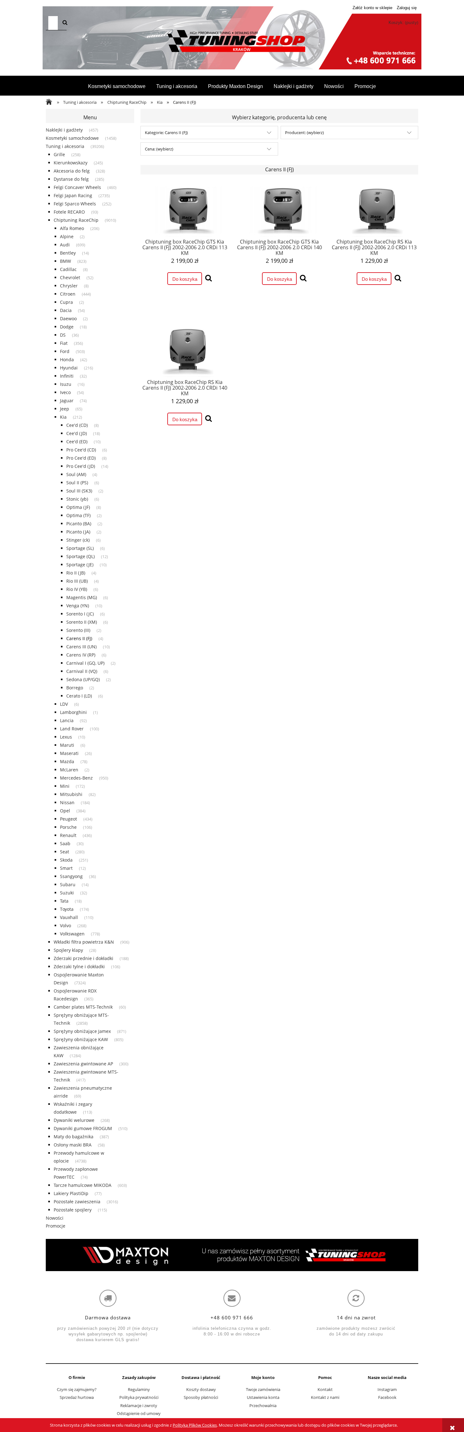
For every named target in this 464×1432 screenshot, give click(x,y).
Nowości (54, 1218)
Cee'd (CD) (77, 425)
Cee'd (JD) (76, 433)
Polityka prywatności (138, 1397)
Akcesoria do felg (72, 171)
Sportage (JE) (79, 565)
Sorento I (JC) (80, 614)
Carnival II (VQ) (81, 671)
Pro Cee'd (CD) (81, 450)
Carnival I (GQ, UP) (85, 663)
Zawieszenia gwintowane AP (83, 1064)
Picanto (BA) (78, 524)
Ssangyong (71, 876)
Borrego (74, 688)
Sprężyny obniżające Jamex (82, 1031)
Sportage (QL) (80, 556)
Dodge (67, 327)
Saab (65, 843)
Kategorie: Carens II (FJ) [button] (166, 132)
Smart (66, 868)
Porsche (68, 827)
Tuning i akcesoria (65, 146)
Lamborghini (73, 712)
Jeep (64, 409)
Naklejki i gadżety (64, 130)
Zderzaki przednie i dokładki (83, 958)
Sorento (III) (78, 630)
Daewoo (68, 318)
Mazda (67, 761)
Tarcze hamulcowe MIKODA (82, 1185)
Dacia (66, 310)
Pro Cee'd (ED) (81, 458)
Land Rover (72, 729)
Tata (64, 901)
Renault (68, 835)
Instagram (387, 1389)
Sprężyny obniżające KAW (81, 1039)
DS (63, 335)
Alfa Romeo (72, 228)
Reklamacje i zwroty (138, 1405)
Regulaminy (139, 1389)
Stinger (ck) (78, 540)
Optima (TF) (78, 515)
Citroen (67, 294)
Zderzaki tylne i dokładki (79, 966)
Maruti (67, 745)
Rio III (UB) (77, 581)
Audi (65, 245)
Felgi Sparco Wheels (75, 204)
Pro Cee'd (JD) (80, 466)
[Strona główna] (232, 41)
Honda (67, 359)
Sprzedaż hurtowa (77, 1397)
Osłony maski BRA (73, 1145)
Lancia (67, 720)
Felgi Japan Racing (73, 195)
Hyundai (69, 368)
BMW (65, 261)
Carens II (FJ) (79, 638)
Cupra (66, 302)
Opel (65, 811)
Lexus (66, 737)
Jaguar (67, 401)
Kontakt (325, 1389)
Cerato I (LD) (79, 696)
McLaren (69, 770)
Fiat (64, 343)
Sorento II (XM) (81, 622)
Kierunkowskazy (70, 163)
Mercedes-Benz (76, 778)
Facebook (387, 1397)
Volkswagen (72, 934)
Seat (64, 852)
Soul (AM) (76, 474)
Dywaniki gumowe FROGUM (83, 1128)
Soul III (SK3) (79, 491)
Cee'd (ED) (76, 442)
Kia (63, 417)
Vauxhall (69, 917)
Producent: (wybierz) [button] (304, 132)
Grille (59, 154)
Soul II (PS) (77, 483)
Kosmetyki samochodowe (72, 138)
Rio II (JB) (75, 573)
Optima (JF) (78, 507)
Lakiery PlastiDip (71, 1193)
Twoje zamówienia (263, 1389)
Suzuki (67, 893)
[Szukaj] (65, 23)
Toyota (67, 909)
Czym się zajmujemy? (77, 1389)
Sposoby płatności (201, 1397)
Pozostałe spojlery (73, 1210)
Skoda (66, 860)
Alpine (67, 236)
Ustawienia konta (263, 1397)
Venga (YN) (77, 606)
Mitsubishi (71, 794)
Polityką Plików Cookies (195, 1425)
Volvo (65, 925)
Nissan (67, 802)
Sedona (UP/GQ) (83, 679)
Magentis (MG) (81, 597)
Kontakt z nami (325, 1397)
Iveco (65, 392)
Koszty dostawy (201, 1389)
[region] (232, 1255)
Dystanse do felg (71, 179)
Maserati (69, 753)
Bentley (68, 253)
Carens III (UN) (81, 647)
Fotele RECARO (69, 212)
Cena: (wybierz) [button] (159, 149)
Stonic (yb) (77, 499)
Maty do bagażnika (73, 1137)
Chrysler (69, 286)
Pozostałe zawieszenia (77, 1202)
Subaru (67, 884)
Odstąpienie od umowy (139, 1413)
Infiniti (67, 376)
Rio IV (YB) (76, 589)
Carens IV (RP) (80, 655)
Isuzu (65, 384)
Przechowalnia (263, 1405)
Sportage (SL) (80, 548)
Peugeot (68, 819)
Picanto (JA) (78, 532)
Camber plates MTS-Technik (83, 1007)
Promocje (55, 1226)
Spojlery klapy (68, 950)
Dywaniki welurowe (74, 1120)
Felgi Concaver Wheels (77, 187)
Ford (64, 351)
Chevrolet (70, 277)
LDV (64, 704)
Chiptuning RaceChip (76, 220)
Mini (64, 786)
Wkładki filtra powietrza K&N (84, 942)
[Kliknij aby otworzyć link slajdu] (232, 1255)
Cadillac (68, 269)
